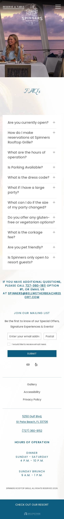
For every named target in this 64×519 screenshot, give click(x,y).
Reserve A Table (13, 7)
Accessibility (32, 392)
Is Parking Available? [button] (25, 167)
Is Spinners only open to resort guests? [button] (28, 260)
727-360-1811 (35, 286)
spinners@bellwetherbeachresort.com (34, 295)
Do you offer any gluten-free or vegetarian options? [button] (31, 220)
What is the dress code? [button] (28, 177)
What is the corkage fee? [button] (25, 235)
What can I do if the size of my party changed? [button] (28, 205)
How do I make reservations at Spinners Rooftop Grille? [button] (29, 137)
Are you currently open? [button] (28, 122)
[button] (58, 7)
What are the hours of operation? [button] (26, 155)
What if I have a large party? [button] (26, 190)
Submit (32, 353)
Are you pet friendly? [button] (25, 247)
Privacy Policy (32, 399)
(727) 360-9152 (32, 431)
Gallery (32, 384)
